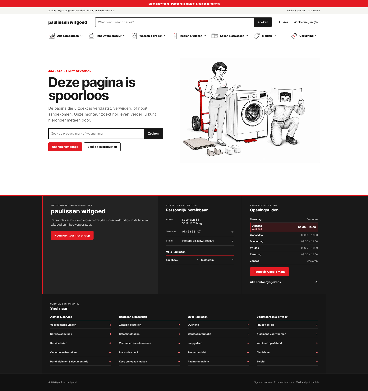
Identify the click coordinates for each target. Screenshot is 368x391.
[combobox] (174, 22)
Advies (283, 22)
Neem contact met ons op (72, 235)
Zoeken (263, 22)
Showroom (314, 10)
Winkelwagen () (306, 22)
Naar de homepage (65, 147)
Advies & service (296, 10)
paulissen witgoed (67, 22)
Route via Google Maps (269, 272)
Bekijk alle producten (102, 147)
